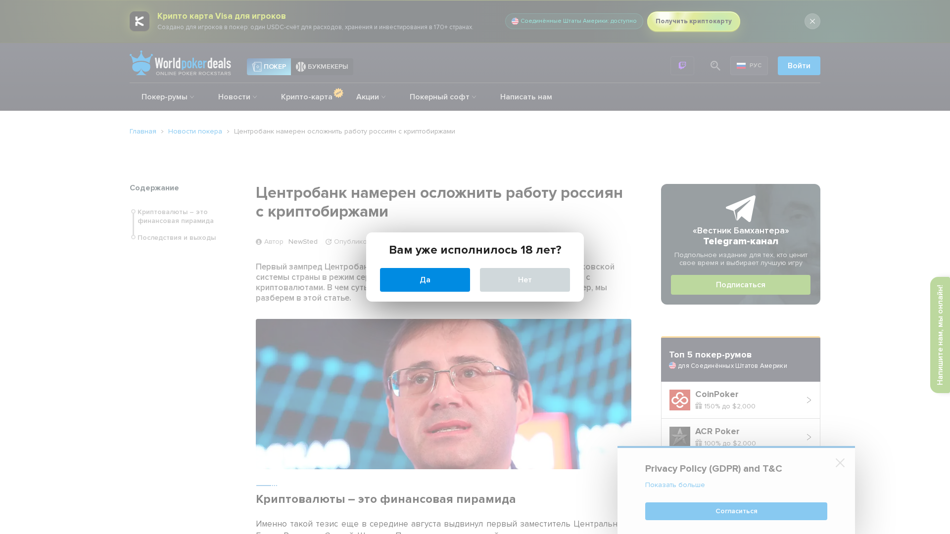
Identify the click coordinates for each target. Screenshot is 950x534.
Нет (525, 280)
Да (425, 280)
